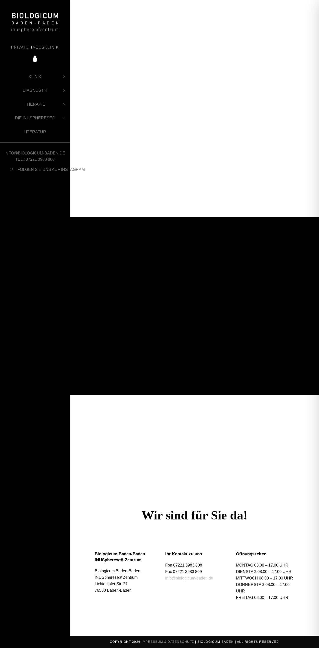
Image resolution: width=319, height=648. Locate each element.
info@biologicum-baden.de (189, 578)
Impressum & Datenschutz (168, 642)
